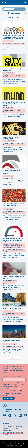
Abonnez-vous (8, 398)
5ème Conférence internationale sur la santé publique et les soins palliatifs (13, 104)
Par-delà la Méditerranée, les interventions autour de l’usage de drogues (13, 172)
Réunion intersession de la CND (12, 308)
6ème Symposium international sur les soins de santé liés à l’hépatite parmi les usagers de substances (13, 37)
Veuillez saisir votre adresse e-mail (12, 376)
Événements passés (19, 9)
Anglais (7, 388)
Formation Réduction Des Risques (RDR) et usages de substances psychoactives (12, 240)
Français (13, 390)
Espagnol (21, 390)
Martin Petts (14, 444)
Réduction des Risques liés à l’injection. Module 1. (11, 137)
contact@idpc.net (7, 430)
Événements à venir (8, 9)
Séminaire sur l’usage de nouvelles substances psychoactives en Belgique (13, 205)
